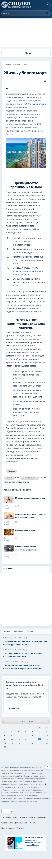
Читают (8, 631)
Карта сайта (7, 823)
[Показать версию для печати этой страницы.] (41, 81)
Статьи (24, 64)
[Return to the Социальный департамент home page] (16, 4)
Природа (16, 64)
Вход (15, 817)
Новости (23, 817)
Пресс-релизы (8, 828)
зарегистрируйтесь (29, 478)
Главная (7, 64)
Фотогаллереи (21, 823)
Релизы (30, 631)
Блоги (32, 817)
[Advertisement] (26, 33)
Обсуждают (18, 631)
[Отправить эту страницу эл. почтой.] (45, 81)
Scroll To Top (48, 767)
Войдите (9, 478)
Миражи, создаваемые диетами (30, 498)
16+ (48, 5)
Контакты (41, 817)
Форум (33, 823)
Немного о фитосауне (25, 530)
